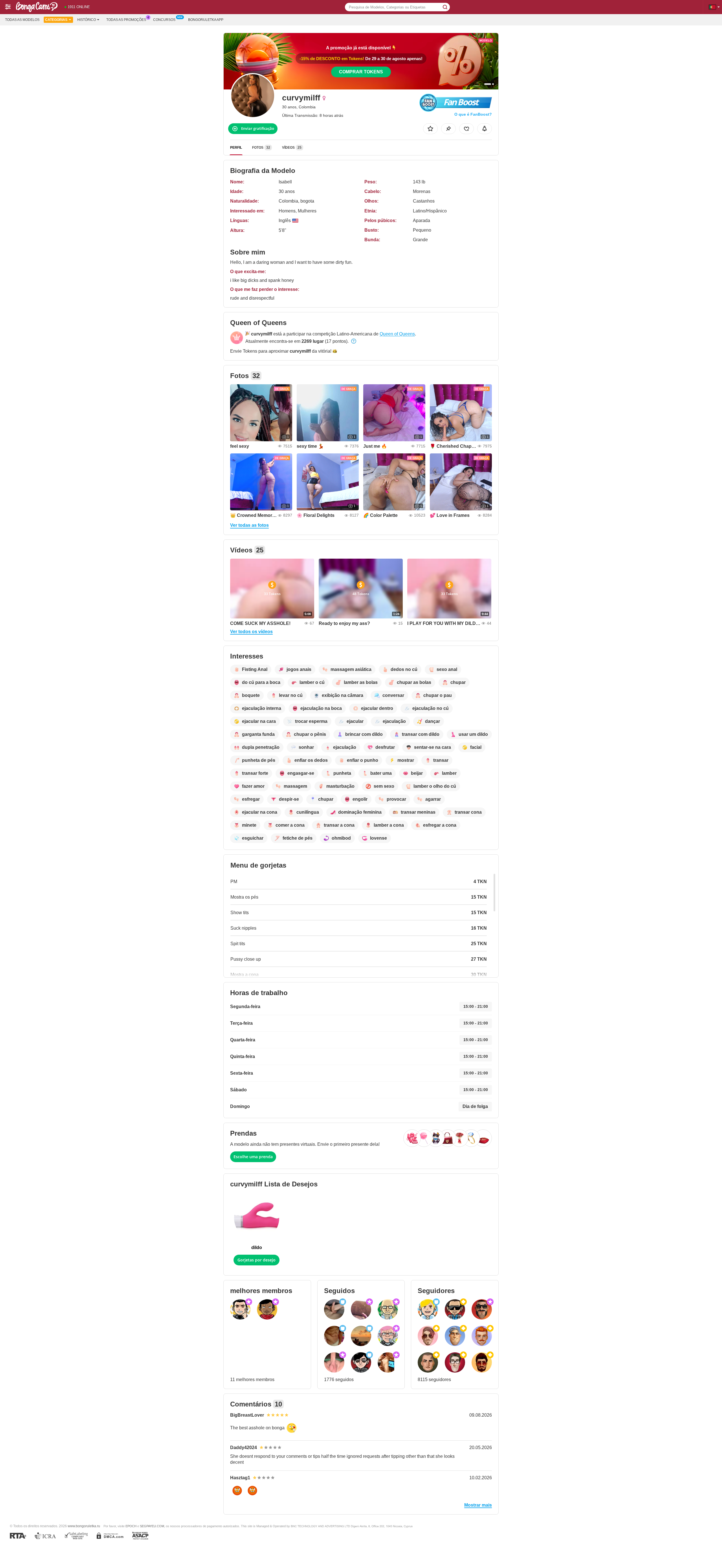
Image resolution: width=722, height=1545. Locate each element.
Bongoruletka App (205, 20)
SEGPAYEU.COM (152, 1526)
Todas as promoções (126, 20)
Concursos (164, 20)
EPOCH (131, 1526)
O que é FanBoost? (473, 114)
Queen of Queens (397, 334)
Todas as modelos (22, 20)
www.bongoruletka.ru (84, 1526)
